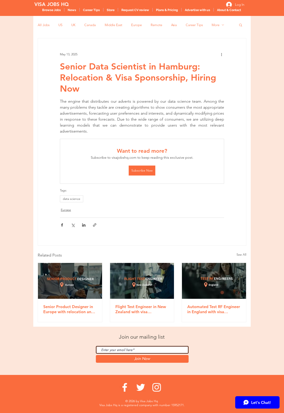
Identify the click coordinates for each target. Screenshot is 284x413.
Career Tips (194, 25)
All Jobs (43, 25)
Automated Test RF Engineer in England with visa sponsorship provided (213, 309)
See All (241, 255)
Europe (136, 25)
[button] (241, 25)
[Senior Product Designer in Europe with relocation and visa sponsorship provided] (70, 281)
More (215, 25)
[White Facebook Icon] (124, 387)
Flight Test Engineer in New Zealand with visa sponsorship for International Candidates (140, 309)
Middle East (113, 25)
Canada (90, 25)
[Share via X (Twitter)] (73, 225)
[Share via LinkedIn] (84, 225)
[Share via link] (95, 225)
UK (73, 25)
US (60, 25)
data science (71, 199)
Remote (156, 25)
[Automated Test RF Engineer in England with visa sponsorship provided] (214, 281)
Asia (174, 25)
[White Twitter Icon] (140, 387)
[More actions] (221, 54)
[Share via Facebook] (62, 225)
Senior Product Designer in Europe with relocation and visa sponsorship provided (68, 309)
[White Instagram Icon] (156, 387)
